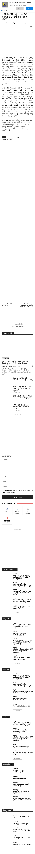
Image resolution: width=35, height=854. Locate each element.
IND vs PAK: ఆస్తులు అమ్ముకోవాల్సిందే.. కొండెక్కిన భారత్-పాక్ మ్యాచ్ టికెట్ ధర (26, 305)
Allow (29, 9)
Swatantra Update (7, 366)
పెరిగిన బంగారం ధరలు (19, 778)
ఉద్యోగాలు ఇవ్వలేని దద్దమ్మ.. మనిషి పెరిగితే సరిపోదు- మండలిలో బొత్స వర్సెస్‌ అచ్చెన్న (22, 642)
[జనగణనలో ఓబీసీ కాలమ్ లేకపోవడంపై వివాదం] (6, 633)
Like (7, 507)
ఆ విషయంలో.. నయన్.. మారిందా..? (23, 844)
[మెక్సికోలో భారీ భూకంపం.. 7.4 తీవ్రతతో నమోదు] (6, 791)
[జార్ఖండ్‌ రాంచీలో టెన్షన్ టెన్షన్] (6, 745)
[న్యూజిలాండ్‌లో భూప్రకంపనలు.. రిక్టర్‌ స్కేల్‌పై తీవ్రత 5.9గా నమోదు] (6, 798)
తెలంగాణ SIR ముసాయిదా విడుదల (23, 706)
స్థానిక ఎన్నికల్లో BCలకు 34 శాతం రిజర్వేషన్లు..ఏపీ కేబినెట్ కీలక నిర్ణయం (22, 388)
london (23, 137)
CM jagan (18, 137)
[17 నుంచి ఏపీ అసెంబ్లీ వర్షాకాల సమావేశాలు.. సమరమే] (6, 657)
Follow (17, 507)
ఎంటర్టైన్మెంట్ (15, 815)
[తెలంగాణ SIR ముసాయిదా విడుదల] (6, 705)
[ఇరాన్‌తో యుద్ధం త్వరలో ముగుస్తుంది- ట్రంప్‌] (6, 770)
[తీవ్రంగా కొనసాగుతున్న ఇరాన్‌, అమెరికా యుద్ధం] (6, 784)
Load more (17, 612)
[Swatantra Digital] (3, 23)
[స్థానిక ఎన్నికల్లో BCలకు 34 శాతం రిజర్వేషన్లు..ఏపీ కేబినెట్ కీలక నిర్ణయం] (6, 389)
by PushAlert (5, 10)
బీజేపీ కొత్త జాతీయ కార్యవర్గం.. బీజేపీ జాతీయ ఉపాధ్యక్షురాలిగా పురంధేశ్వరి (23, 651)
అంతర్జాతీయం (15, 768)
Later (19, 9)
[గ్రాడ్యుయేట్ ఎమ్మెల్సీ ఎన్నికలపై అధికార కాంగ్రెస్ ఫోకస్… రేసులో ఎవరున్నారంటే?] (17, 348)
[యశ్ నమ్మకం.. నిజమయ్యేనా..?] (6, 837)
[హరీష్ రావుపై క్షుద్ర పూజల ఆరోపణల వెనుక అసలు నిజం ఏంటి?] (6, 407)
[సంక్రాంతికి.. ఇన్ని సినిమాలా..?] (6, 816)
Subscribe (7, 517)
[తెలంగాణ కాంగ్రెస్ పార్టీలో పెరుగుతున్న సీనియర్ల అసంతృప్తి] (6, 380)
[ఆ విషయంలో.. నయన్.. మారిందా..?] (6, 843)
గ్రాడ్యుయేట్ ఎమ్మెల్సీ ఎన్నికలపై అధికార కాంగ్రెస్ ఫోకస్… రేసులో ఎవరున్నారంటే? (21, 577)
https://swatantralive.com (17, 326)
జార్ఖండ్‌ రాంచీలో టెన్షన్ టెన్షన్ (21, 746)
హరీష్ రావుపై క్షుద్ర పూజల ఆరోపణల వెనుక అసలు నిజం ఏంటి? (21, 406)
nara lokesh (5, 139)
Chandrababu (10, 137)
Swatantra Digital (11, 23)
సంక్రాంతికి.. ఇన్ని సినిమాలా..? (21, 817)
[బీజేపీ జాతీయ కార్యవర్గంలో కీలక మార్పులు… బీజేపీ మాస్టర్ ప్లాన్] (6, 398)
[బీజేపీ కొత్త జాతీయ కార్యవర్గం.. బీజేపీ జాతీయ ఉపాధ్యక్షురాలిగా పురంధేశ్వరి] (6, 649)
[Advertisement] (17, 225)
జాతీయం (14, 598)
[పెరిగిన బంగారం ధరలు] (6, 777)
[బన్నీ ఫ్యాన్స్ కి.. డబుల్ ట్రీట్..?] (6, 823)
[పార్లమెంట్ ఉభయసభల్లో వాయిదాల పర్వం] (6, 752)
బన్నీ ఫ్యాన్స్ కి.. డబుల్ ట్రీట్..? (21, 824)
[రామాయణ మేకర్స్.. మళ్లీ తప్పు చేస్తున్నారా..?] (6, 829)
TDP (11, 139)
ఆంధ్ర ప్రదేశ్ (15, 589)
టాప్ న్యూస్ (5, 358)
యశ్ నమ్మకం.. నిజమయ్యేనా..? (21, 837)
